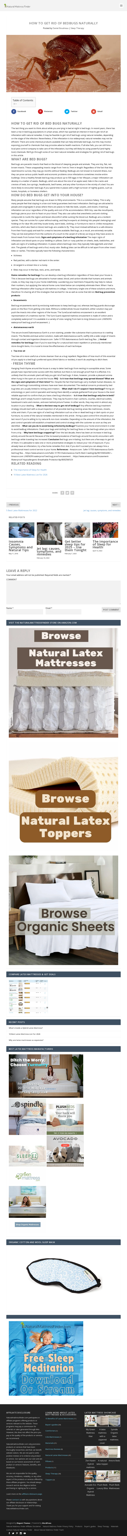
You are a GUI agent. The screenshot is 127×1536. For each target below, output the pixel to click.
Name (10, 608)
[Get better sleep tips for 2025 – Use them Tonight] (77, 530)
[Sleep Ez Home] (27, 1166)
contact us (16, 1499)
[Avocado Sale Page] (65, 1166)
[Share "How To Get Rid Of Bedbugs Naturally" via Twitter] (67, 492)
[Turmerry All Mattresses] (46, 1097)
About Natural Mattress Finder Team (49, 1530)
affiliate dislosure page (32, 1494)
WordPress (46, 1523)
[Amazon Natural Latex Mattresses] (63, 737)
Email (49, 608)
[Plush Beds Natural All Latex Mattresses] (65, 1134)
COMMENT (11, 579)
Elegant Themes (23, 1523)
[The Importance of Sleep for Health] (105, 530)
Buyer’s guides (90, 1526)
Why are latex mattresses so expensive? (26, 1040)
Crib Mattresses (52, 1437)
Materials (49, 1443)
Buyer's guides (51, 1424)
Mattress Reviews (53, 1449)
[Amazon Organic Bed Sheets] (63, 964)
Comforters (50, 1431)
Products (49, 1467)
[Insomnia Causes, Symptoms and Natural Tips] (21, 530)
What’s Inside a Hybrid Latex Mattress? (26, 1028)
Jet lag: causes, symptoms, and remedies (49, 551)
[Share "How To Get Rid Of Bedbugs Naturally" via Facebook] (62, 492)
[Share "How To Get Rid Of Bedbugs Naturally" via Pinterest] (72, 492)
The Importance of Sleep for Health (30, 469)
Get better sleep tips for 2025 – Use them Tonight (76, 545)
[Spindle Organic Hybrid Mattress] (27, 1134)
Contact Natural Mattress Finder (19, 1530)
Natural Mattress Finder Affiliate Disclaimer (23, 1526)
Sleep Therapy (77, 28)
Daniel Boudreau (60, 28)
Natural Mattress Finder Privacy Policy (58, 1526)
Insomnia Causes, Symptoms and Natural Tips (21, 545)
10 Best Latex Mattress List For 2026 (30, 474)
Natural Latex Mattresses (56, 1455)
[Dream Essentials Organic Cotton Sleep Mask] (63, 1278)
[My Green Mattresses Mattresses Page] (27, 1233)
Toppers (49, 1479)
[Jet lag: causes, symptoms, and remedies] (49, 533)
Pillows (48, 1461)
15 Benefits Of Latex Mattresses (59, 1418)
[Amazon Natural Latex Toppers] (63, 850)
